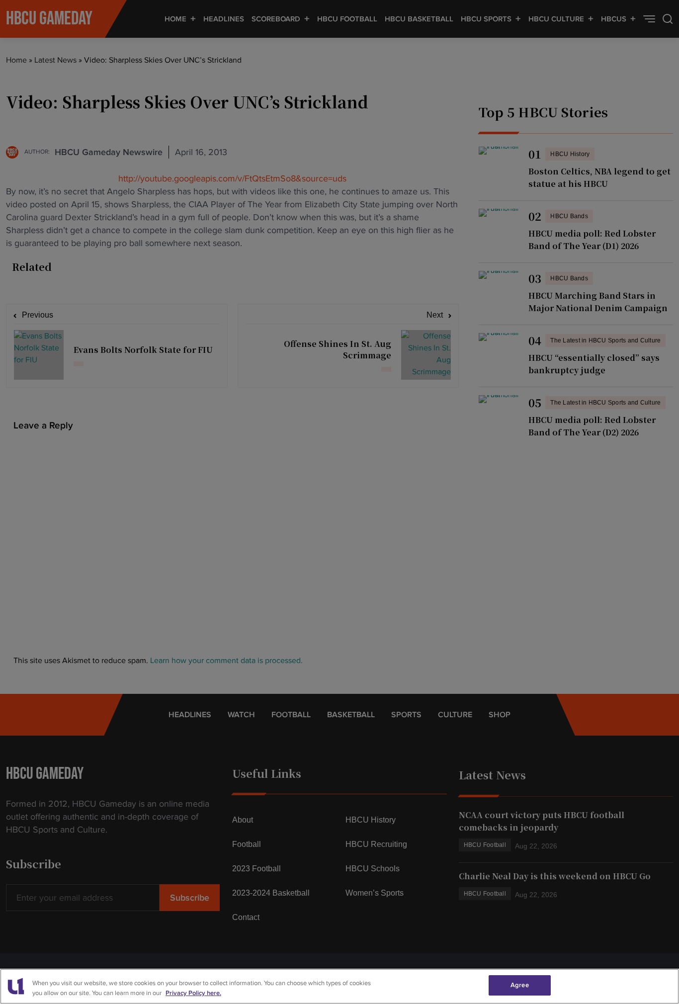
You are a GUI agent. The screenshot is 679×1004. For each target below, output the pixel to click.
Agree (519, 985)
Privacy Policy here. (193, 993)
